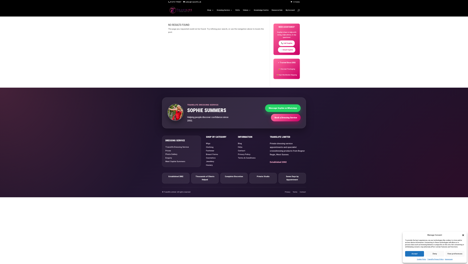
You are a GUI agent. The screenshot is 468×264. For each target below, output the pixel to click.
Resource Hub (277, 10)
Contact (241, 151)
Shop (209, 10)
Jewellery (210, 161)
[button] (463, 235)
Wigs (208, 143)
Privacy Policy (244, 154)
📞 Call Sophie (286, 43)
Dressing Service (223, 10)
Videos (245, 10)
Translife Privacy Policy (435, 259)
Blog (240, 143)
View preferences (454, 254)
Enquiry (168, 158)
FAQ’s (237, 10)
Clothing (209, 147)
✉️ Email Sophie (286, 50)
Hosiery (209, 165)
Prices (168, 151)
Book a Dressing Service (286, 117)
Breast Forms (212, 154)
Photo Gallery (171, 154)
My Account (290, 10)
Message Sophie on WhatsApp (283, 108)
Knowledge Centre (261, 10)
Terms (295, 192)
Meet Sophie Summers (175, 161)
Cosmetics (211, 158)
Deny (435, 254)
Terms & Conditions (247, 158)
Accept (415, 254)
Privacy (287, 192)
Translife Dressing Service (177, 147)
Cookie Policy (421, 259)
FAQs (240, 147)
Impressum (449, 259)
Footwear (210, 151)
